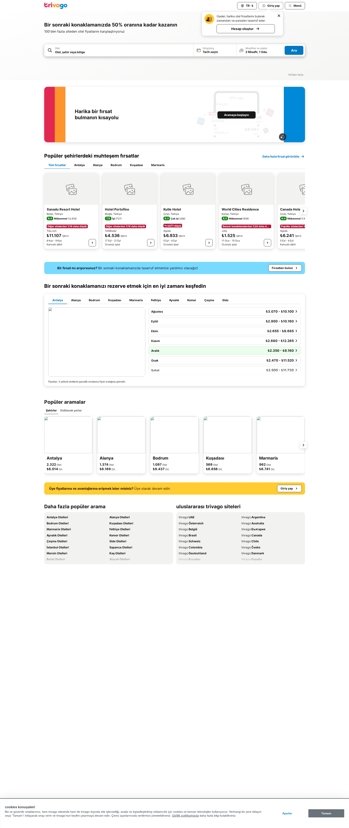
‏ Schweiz (189, 541)
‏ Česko (250, 547)
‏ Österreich (191, 523)
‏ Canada (251, 535)
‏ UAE (187, 517)
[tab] (57, 165)
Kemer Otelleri (119, 535)
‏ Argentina (253, 517)
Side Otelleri (117, 541)
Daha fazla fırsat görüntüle (280, 156)
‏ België (188, 529)
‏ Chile (250, 541)
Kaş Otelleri (117, 553)
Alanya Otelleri (119, 517)
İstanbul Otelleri (58, 547)
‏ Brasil (188, 535)
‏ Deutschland (192, 553)
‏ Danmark (252, 553)
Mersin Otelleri (57, 553)
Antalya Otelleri (57, 517)
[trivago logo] (55, 5)
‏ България (253, 529)
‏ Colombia (190, 547)
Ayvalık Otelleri (57, 535)
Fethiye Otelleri (119, 529)
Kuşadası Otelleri (121, 523)
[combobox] (123, 52)
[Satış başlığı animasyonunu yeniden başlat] (282, 137)
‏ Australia (252, 523)
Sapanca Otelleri (120, 547)
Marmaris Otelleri (59, 529)
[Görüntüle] (92, 242)
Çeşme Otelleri (57, 541)
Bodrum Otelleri (58, 523)
